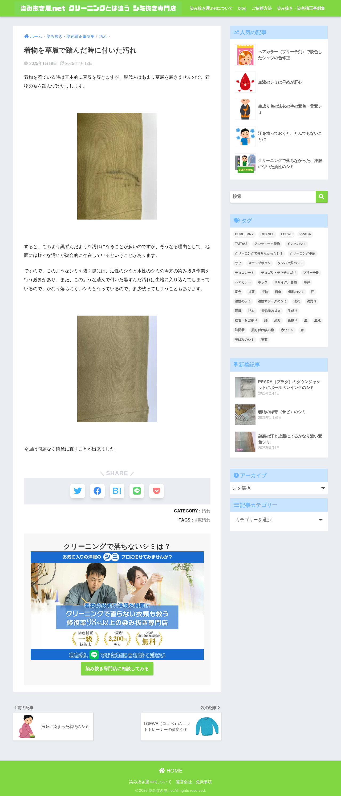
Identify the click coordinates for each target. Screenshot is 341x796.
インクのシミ (296, 244)
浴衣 (251, 311)
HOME (173, 771)
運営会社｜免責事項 (194, 782)
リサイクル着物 (285, 282)
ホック (262, 282)
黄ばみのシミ (244, 339)
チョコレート (244, 272)
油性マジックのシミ (272, 301)
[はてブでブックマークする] (117, 491)
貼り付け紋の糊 (262, 330)
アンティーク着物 (267, 244)
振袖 (265, 292)
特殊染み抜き (271, 311)
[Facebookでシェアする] (97, 491)
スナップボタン (259, 263)
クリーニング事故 (302, 253)
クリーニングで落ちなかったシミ (259, 253)
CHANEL (267, 234)
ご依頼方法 (262, 8)
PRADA (305, 234)
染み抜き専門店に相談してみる (117, 668)
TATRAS (241, 244)
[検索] (322, 197)
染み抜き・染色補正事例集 (301, 8)
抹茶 (251, 292)
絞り (277, 320)
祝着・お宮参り (246, 320)
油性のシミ (243, 301)
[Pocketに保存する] (156, 491)
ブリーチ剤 (311, 272)
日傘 (278, 292)
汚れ (206, 510)
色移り (292, 320)
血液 (317, 320)
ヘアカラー (243, 282)
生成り (292, 311)
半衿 (307, 282)
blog (242, 8)
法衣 (297, 301)
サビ (238, 263)
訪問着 (240, 330)
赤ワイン (287, 330)
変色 (238, 292)
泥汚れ (204, 520)
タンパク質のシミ (290, 263)
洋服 (238, 311)
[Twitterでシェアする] (77, 491)
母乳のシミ (296, 292)
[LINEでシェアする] (136, 491)
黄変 (264, 339)
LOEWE (287, 234)
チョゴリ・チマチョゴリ (278, 272)
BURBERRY (244, 234)
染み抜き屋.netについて (211, 8)
